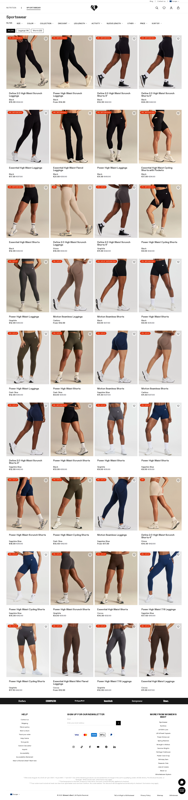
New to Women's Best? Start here (24, 761)
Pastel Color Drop (163, 756)
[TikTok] (82, 747)
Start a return (24, 731)
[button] (174, 1)
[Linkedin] (114, 747)
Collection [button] (45, 23)
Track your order (25, 734)
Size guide (24, 742)
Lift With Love (163, 730)
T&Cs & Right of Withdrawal (124, 795)
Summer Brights (163, 748)
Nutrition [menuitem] (11, 8)
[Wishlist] (164, 8)
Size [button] (19, 23)
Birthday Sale (163, 759)
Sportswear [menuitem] (33, 8)
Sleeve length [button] (114, 23)
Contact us (25, 720)
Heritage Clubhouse (163, 752)
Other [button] (130, 23)
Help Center (24, 738)
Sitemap (160, 795)
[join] (118, 723)
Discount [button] (62, 23)
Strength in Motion (163, 745)
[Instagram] (73, 747)
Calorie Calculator (24, 746)
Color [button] (30, 23)
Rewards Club (163, 763)
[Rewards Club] (182, 790)
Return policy (24, 727)
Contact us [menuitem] (161, 1)
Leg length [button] (79, 23)
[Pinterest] (106, 747)
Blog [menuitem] (151, 1)
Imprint (24, 749)
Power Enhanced (163, 737)
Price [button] (142, 23)
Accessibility (24, 753)
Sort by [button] (156, 23)
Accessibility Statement (24, 757)
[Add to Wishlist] (46, 39)
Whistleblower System (163, 774)
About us (163, 771)
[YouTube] (98, 747)
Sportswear (163, 722)
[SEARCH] (157, 7)
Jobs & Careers (163, 767)
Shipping (24, 723)
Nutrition (163, 726)
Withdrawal (173, 795)
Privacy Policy (146, 795)
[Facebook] (90, 747)
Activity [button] (96, 23)
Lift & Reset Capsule (163, 733)
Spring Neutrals (163, 741)
